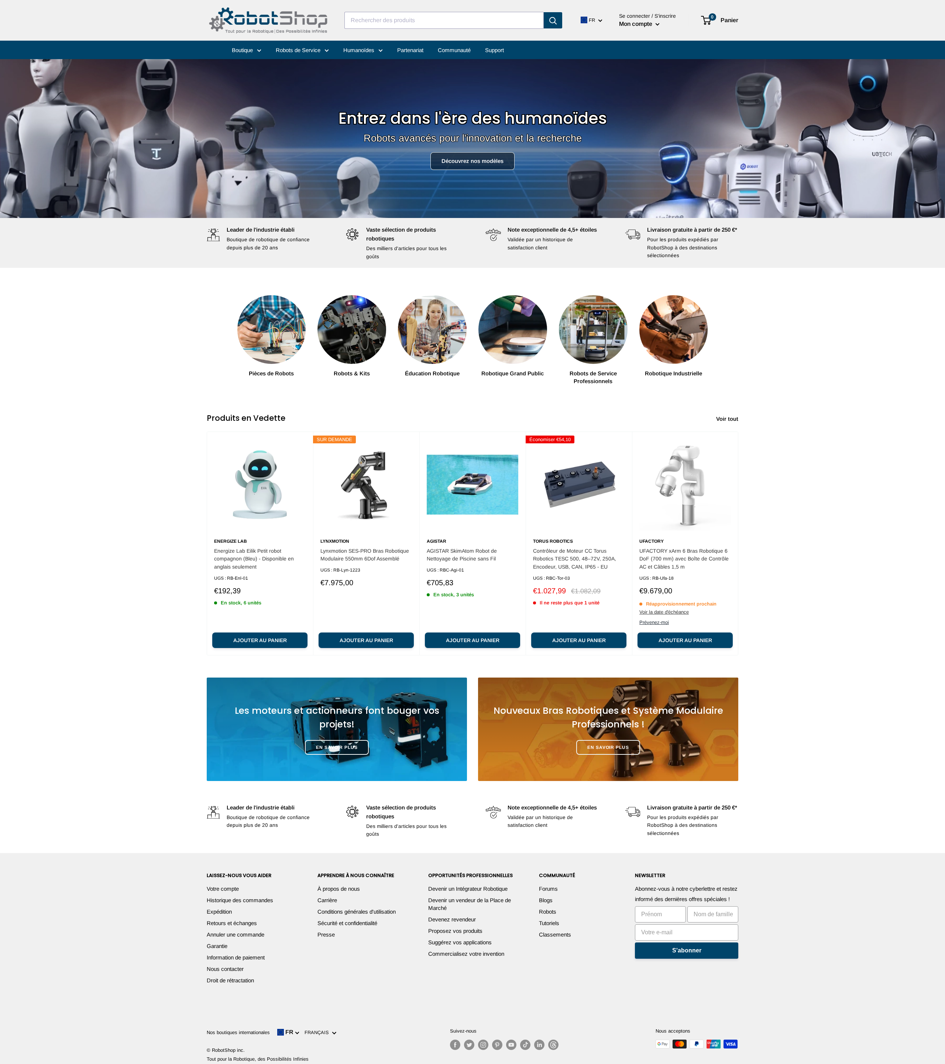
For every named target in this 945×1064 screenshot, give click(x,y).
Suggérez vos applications (460, 942)
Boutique (243, 50)
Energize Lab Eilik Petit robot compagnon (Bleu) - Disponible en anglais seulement (254, 559)
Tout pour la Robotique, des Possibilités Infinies (258, 1059)
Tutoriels (549, 923)
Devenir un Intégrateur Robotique (468, 889)
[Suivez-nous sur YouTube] (511, 1045)
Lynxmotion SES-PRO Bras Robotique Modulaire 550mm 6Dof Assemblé (364, 555)
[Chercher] (553, 20)
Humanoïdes (359, 50)
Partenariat (410, 50)
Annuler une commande (235, 934)
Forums (548, 889)
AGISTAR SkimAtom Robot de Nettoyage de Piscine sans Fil (462, 555)
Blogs (546, 900)
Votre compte (223, 889)
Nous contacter (225, 969)
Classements (555, 934)
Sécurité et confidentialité (347, 923)
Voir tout (728, 419)
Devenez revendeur (452, 919)
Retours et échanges (232, 923)
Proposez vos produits (455, 931)
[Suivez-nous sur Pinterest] (497, 1045)
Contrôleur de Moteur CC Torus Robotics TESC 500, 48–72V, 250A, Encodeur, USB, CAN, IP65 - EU (574, 559)
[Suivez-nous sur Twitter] (469, 1045)
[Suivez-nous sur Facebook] (455, 1045)
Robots (547, 911)
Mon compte (636, 24)
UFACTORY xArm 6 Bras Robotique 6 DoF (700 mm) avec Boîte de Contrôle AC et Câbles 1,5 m (684, 559)
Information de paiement (236, 957)
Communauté (454, 50)
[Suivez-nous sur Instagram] (483, 1045)
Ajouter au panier (260, 640)
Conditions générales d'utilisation (356, 911)
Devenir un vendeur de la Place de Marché (469, 904)
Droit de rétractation (230, 980)
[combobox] (444, 20)
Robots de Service (299, 50)
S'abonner (686, 950)
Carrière (327, 900)
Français (318, 1032)
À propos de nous (338, 889)
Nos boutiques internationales (238, 1032)
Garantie (217, 946)
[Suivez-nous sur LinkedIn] (539, 1045)
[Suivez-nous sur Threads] (553, 1045)
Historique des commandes (240, 900)
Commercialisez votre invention (466, 954)
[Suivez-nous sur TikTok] (525, 1045)
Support (494, 50)
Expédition (219, 911)
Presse (326, 934)
